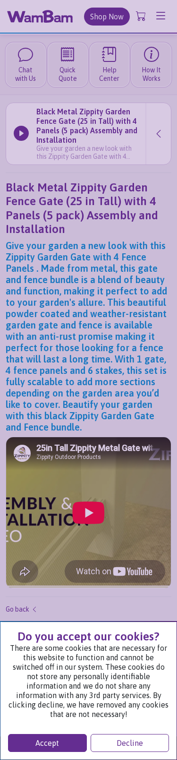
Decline (130, 743)
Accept (47, 743)
